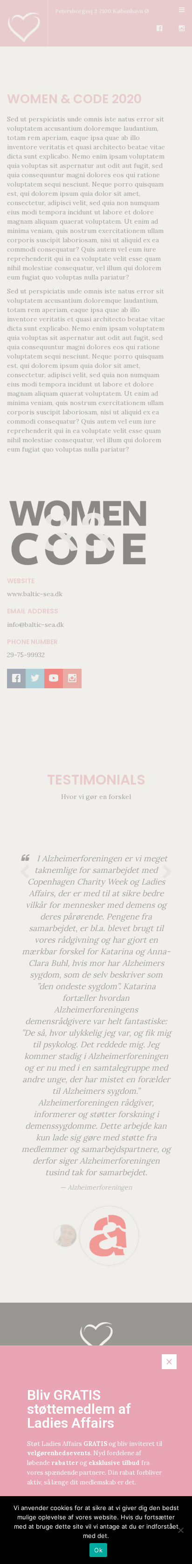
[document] (96, 782)
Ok (98, 1550)
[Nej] (180, 1530)
